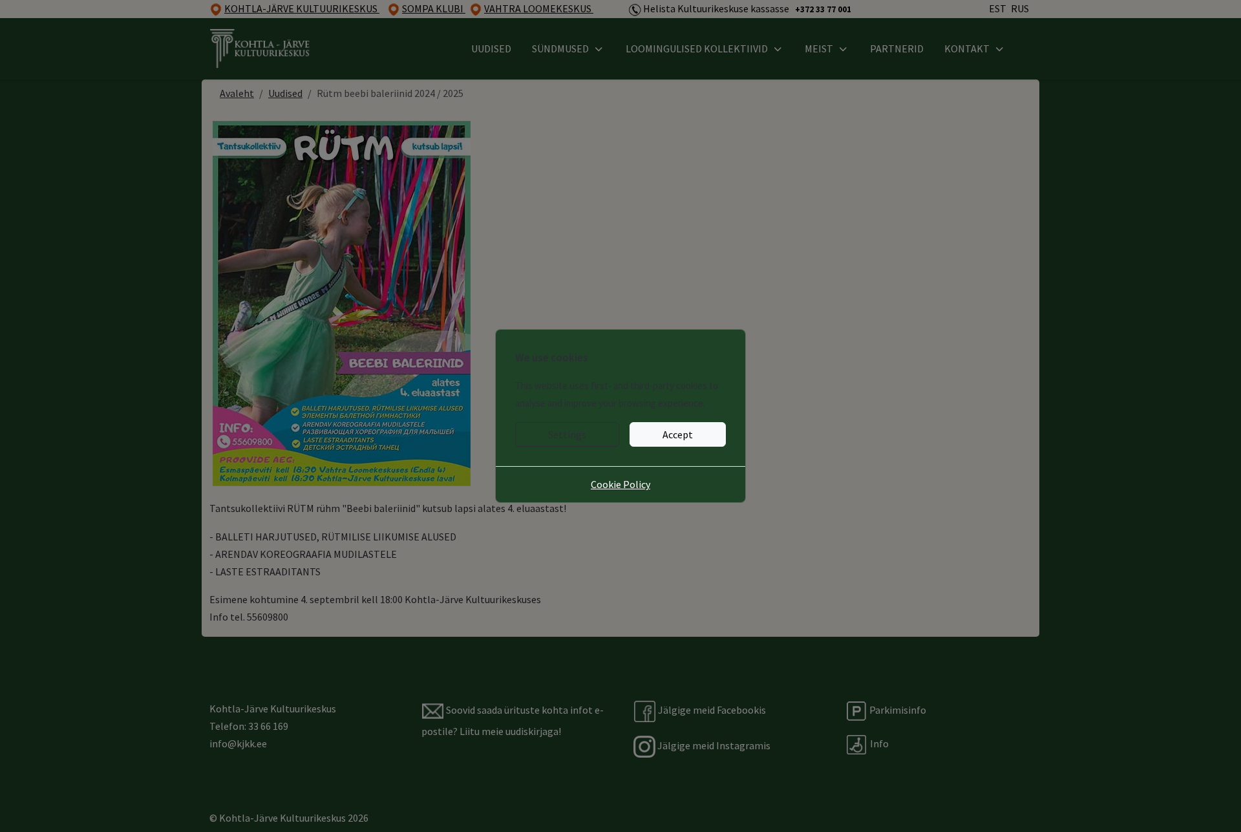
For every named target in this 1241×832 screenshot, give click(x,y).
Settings (567, 434)
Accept (678, 434)
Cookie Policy (620, 484)
